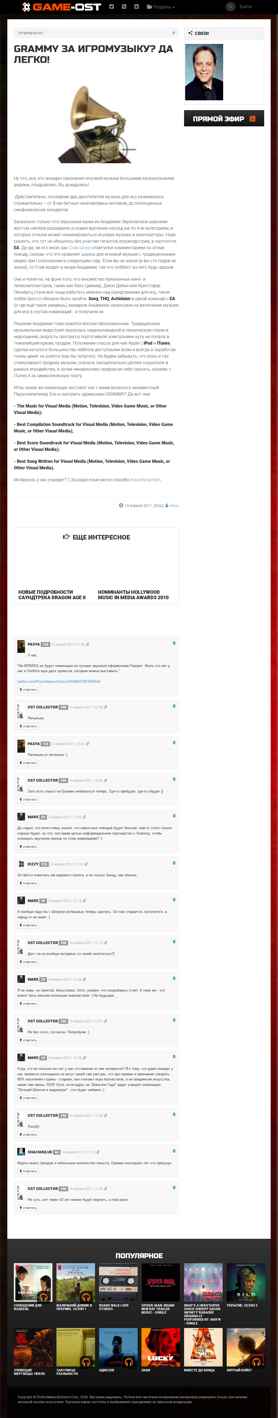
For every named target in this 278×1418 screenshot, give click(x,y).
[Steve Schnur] (204, 72)
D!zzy (37, 864)
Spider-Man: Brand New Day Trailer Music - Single (158, 1309)
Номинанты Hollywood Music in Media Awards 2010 (133, 594)
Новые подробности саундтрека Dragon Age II (52, 594)
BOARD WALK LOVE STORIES (114, 1307)
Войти (246, 6)
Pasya (38, 644)
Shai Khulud (43, 1152)
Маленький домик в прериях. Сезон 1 (74, 1307)
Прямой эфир (221, 119)
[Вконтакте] (136, 7)
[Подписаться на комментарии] (252, 118)
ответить (29, 690)
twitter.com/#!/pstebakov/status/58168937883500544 (58, 681)
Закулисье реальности (67, 1372)
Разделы (161, 6)
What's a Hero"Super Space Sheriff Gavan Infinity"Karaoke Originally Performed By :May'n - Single (202, 1314)
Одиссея (106, 1370)
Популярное (139, 1256)
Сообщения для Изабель (28, 1307)
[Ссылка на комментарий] (87, 644)
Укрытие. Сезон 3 (242, 1305)
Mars (174, 505)
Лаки (145, 1370)
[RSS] (124, 7)
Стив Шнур (80, 247)
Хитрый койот (239, 1370)
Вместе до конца (199, 1370)
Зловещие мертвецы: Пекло (29, 1372)
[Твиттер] (111, 7)
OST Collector (47, 707)
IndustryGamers (145, 479)
